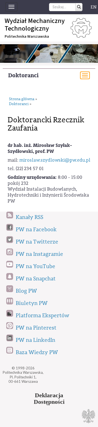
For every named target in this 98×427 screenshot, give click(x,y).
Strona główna (21, 99)
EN (94, 7)
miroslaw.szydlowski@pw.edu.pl (54, 160)
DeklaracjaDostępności (49, 398)
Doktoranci (23, 75)
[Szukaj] (78, 7)
